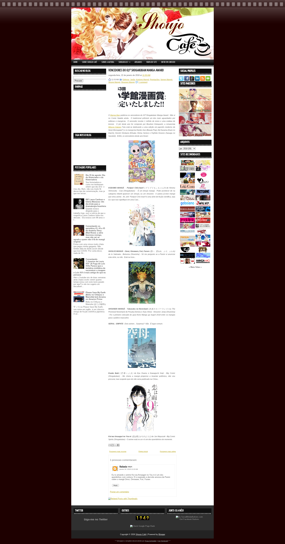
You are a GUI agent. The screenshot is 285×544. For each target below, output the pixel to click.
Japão (132, 80)
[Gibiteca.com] (187, 165)
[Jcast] (202, 183)
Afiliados (138, 62)
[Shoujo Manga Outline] (187, 246)
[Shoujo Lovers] (202, 240)
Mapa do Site (152, 62)
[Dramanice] (202, 177)
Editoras (126, 80)
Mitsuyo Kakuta (114, 127)
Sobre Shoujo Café (89, 62)
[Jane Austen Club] (187, 200)
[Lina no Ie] (202, 165)
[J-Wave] (202, 205)
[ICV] (187, 252)
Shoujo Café (141, 534)
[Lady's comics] (187, 188)
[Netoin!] (202, 194)
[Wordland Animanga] (187, 216)
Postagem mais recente (117, 451)
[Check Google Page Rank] (142, 526)
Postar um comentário (119, 492)
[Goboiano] (187, 205)
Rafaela (123, 466)
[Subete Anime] (187, 211)
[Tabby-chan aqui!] (202, 170)
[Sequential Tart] (202, 233)
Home (75, 62)
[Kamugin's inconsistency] (187, 228)
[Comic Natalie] (202, 228)
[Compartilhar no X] (115, 445)
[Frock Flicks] (187, 222)
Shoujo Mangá (114, 82)
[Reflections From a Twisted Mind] (187, 183)
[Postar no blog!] (112, 445)
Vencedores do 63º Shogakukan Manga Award (136, 70)
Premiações (155, 80)
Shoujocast (124, 62)
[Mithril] (187, 194)
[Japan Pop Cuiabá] (202, 188)
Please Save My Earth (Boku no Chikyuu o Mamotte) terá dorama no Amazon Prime (96, 295)
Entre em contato (168, 62)
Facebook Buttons (191, 519)
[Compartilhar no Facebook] (118, 445)
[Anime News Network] (187, 233)
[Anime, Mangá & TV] (202, 211)
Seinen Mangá (166, 80)
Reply (115, 485)
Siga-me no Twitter (96, 519)
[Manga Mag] (202, 263)
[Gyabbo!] (187, 177)
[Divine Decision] (202, 216)
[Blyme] (187, 170)
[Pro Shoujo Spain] (202, 246)
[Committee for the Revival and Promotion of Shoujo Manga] (202, 257)
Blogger (162, 534)
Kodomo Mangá (142, 80)
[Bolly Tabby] (187, 263)
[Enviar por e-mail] (109, 445)
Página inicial (143, 451)
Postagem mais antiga (168, 451)
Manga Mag (115, 115)
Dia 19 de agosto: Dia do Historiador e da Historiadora (95, 177)
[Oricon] (187, 257)
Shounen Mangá (128, 82)
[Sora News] (202, 222)
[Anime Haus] (202, 200)
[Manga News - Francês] (187, 240)
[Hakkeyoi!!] (202, 252)
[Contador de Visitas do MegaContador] (142, 519)
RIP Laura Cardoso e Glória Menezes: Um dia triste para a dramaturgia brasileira (96, 202)
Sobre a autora (107, 62)
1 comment (142, 82)
